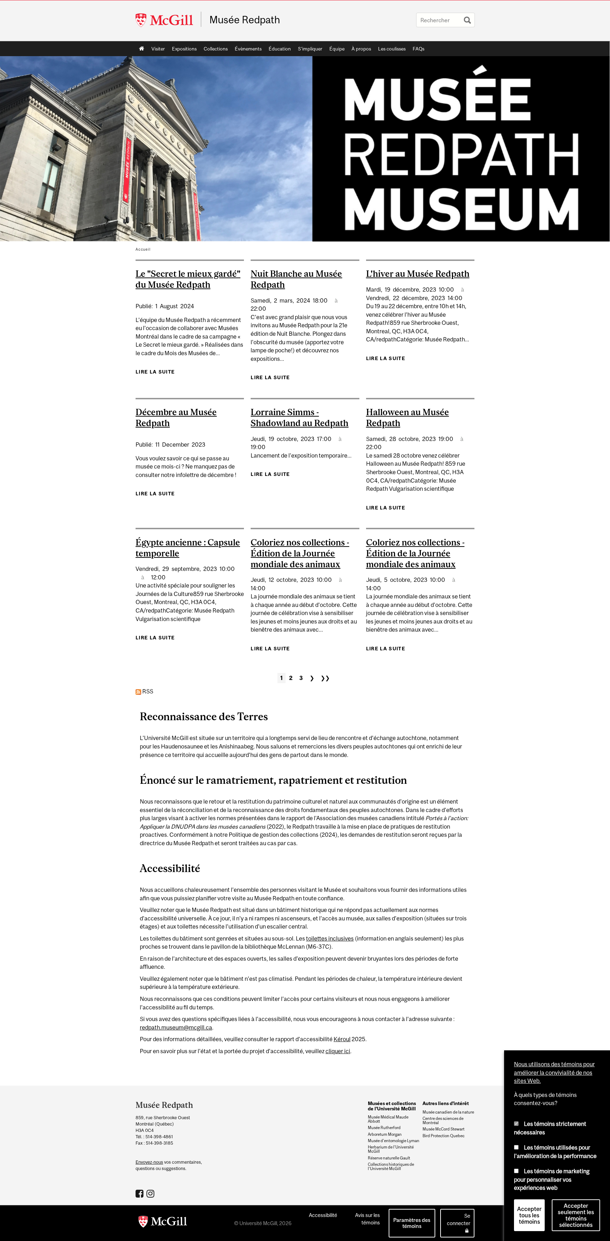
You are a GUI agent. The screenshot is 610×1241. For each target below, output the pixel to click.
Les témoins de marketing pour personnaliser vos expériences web (552, 1179)
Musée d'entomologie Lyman (393, 1141)
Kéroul (342, 1039)
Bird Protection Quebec (444, 1136)
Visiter (158, 49)
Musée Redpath (244, 19)
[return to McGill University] (162, 1223)
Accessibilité (323, 1215)
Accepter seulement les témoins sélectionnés (576, 1215)
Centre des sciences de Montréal (443, 1120)
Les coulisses (392, 49)
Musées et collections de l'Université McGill (392, 1106)
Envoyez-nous (149, 1162)
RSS (147, 691)
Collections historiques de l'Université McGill (391, 1166)
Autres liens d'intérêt (446, 1103)
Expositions (184, 49)
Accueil (142, 48)
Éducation (280, 49)
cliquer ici (337, 1051)
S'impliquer (310, 49)
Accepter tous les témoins (529, 1215)
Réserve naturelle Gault (389, 1158)
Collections (216, 49)
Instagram (151, 1193)
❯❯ (325, 678)
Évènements (248, 49)
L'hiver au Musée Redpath (418, 274)
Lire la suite (155, 372)
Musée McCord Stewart (444, 1129)
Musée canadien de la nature (448, 1112)
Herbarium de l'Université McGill (391, 1149)
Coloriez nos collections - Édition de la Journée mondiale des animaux (300, 553)
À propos (361, 49)
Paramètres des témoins (411, 1223)
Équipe (337, 49)
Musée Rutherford (384, 1128)
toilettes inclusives (330, 938)
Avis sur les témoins (367, 1218)
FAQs (418, 49)
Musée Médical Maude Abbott (388, 1119)
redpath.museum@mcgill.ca (176, 1027)
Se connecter (458, 1219)
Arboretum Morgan (385, 1134)
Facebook (140, 1193)
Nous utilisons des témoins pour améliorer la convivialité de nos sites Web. (554, 1072)
